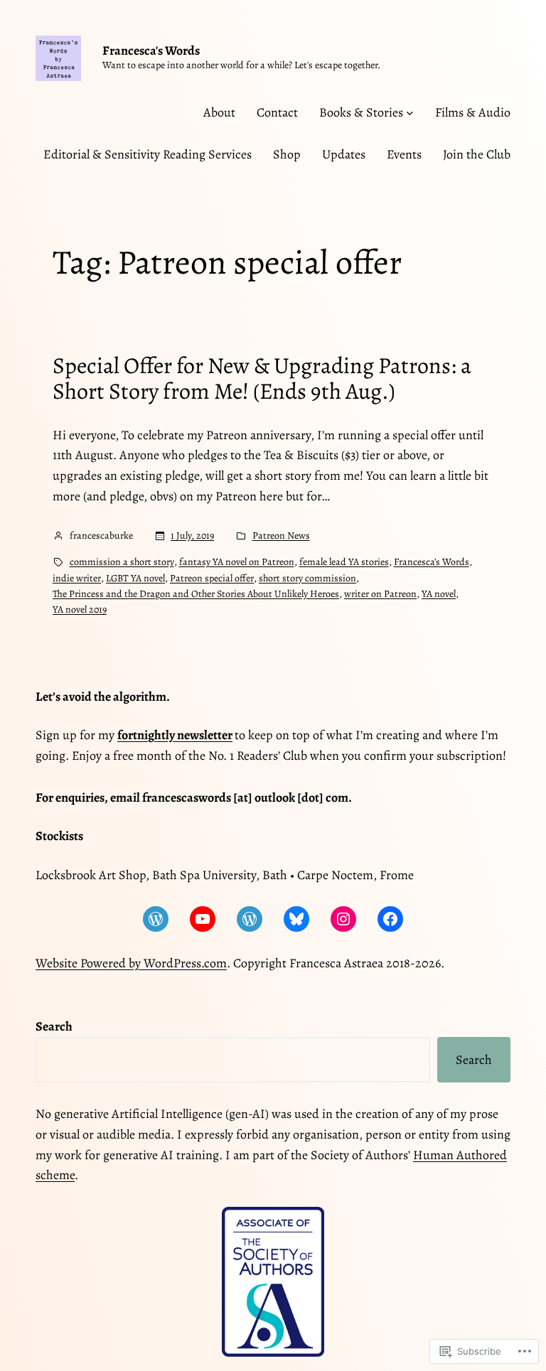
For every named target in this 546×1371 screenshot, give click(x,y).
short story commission (307, 578)
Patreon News (281, 535)
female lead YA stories (344, 562)
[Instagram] (343, 919)
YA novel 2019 (80, 609)
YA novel (439, 594)
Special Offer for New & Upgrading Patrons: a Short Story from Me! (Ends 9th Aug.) (262, 378)
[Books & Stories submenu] (410, 113)
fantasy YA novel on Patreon (236, 562)
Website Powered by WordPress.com (131, 963)
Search (474, 1059)
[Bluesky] (296, 919)
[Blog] (155, 919)
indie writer (77, 578)
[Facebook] (390, 919)
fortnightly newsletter (174, 734)
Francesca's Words (151, 50)
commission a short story (122, 562)
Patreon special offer (212, 578)
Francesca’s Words (431, 562)
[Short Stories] (249, 919)
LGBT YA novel (135, 578)
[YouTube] (202, 919)
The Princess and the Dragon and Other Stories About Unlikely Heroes (196, 594)
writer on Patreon (380, 594)
